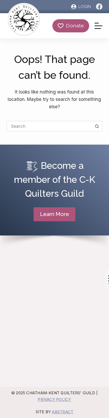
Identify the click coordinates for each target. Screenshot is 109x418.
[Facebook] (99, 6)
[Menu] (98, 26)
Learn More (54, 214)
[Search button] (97, 126)
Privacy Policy (54, 399)
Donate (75, 25)
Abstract (62, 411)
